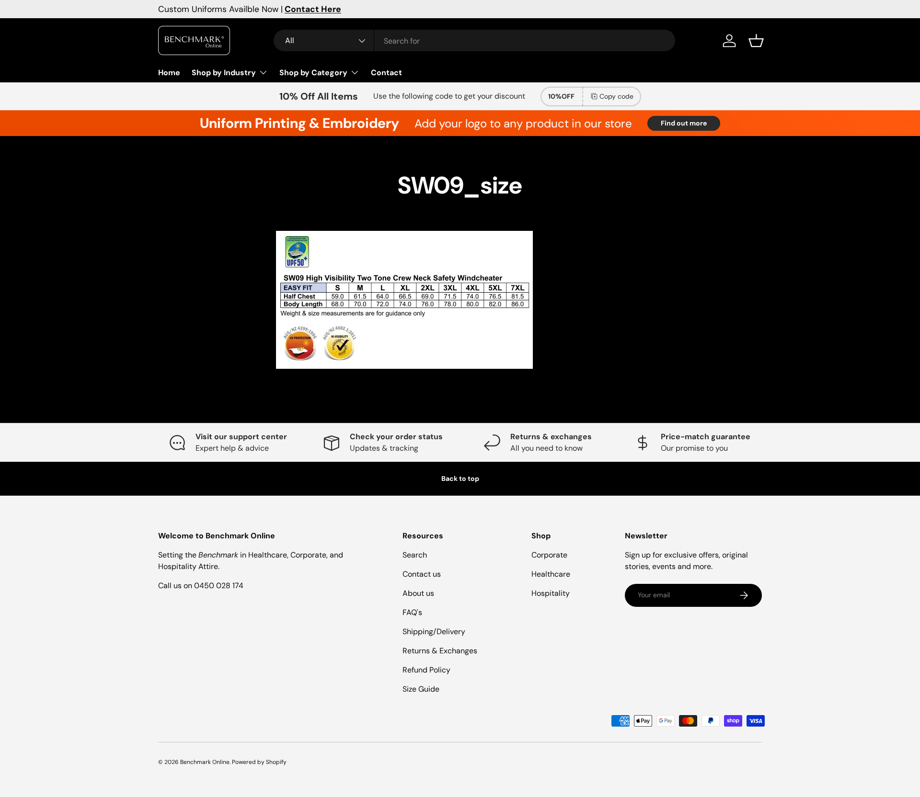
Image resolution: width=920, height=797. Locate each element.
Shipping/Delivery (433, 631)
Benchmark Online (205, 762)
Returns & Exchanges (439, 651)
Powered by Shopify (259, 762)
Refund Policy (426, 670)
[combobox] (474, 41)
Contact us (421, 574)
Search (414, 555)
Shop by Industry (224, 73)
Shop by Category (313, 73)
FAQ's (412, 612)
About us (418, 593)
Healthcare (550, 574)
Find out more (684, 123)
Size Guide (420, 689)
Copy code (616, 96)
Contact (386, 73)
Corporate (549, 555)
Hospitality (550, 593)
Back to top (460, 478)
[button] (756, 40)
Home (169, 73)
